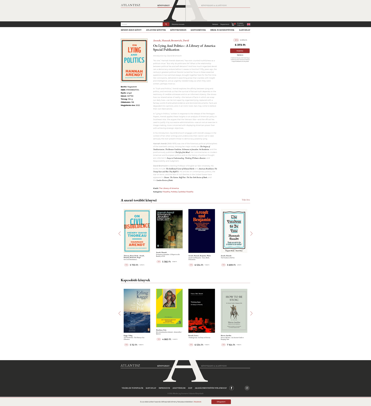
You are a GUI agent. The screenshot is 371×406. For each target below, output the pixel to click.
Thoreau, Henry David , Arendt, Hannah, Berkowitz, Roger (134, 256)
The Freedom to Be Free (228, 258)
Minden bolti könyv (131, 30)
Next (251, 233)
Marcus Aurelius (226, 335)
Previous (119, 233)
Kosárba (240, 51)
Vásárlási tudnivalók (132, 388)
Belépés (215, 24)
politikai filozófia (186, 192)
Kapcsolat (244, 30)
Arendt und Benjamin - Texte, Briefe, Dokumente (199, 258)
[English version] (248, 24)
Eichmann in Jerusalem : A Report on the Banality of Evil (168, 255)
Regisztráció (224, 24)
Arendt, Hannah (161, 40)
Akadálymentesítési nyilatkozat (211, 388)
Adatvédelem (178, 388)
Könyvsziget (163, 5)
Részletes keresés (178, 24)
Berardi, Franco (193, 335)
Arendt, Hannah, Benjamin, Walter (199, 256)
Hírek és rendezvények (222, 30)
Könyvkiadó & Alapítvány (214, 5)
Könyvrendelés (178, 30)
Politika (174, 192)
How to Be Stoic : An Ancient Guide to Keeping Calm (232, 338)
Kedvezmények (198, 30)
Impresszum (164, 388)
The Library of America (169, 188)
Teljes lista (246, 199)
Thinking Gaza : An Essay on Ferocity (199, 338)
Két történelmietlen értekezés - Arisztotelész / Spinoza (169, 333)
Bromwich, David (180, 40)
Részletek (197, 402)
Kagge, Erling (128, 335)
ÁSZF (190, 388)
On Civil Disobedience (130, 259)
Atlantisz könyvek (156, 30)
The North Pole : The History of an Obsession (134, 338)
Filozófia (166, 192)
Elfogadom (221, 402)
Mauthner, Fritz (161, 330)
